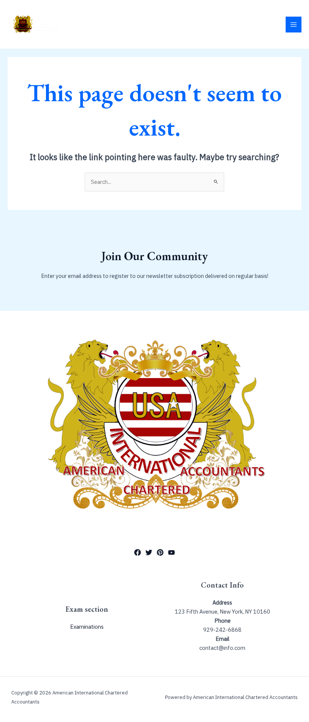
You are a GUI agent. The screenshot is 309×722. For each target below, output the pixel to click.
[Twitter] (148, 552)
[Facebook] (137, 552)
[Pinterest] (160, 552)
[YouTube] (171, 552)
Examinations (87, 626)
